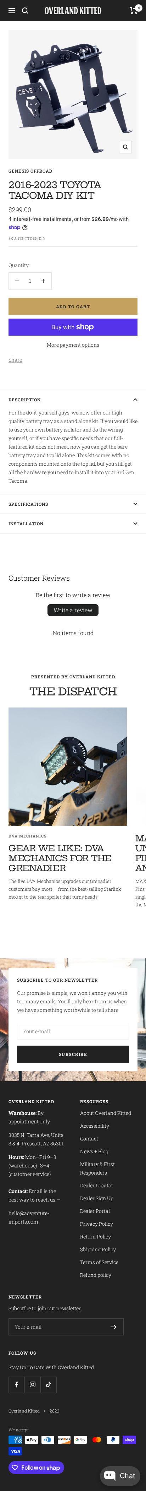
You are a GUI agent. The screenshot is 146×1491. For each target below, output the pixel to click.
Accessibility (94, 1125)
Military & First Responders (97, 1168)
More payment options (73, 344)
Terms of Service (99, 1262)
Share (15, 359)
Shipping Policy (98, 1249)
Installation (26, 523)
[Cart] (133, 10)
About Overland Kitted (105, 1113)
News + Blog (94, 1151)
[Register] (114, 1326)
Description (25, 399)
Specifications (28, 504)
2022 (55, 1411)
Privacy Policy (96, 1223)
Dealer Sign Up (96, 1198)
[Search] (25, 10)
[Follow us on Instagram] (32, 1385)
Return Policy (95, 1236)
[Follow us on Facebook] (16, 1385)
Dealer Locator (96, 1185)
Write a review (73, 610)
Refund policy (95, 1275)
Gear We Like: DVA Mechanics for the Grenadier (60, 858)
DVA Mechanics (28, 836)
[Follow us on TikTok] (48, 1385)
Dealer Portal (95, 1211)
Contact (89, 1138)
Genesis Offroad (30, 171)
